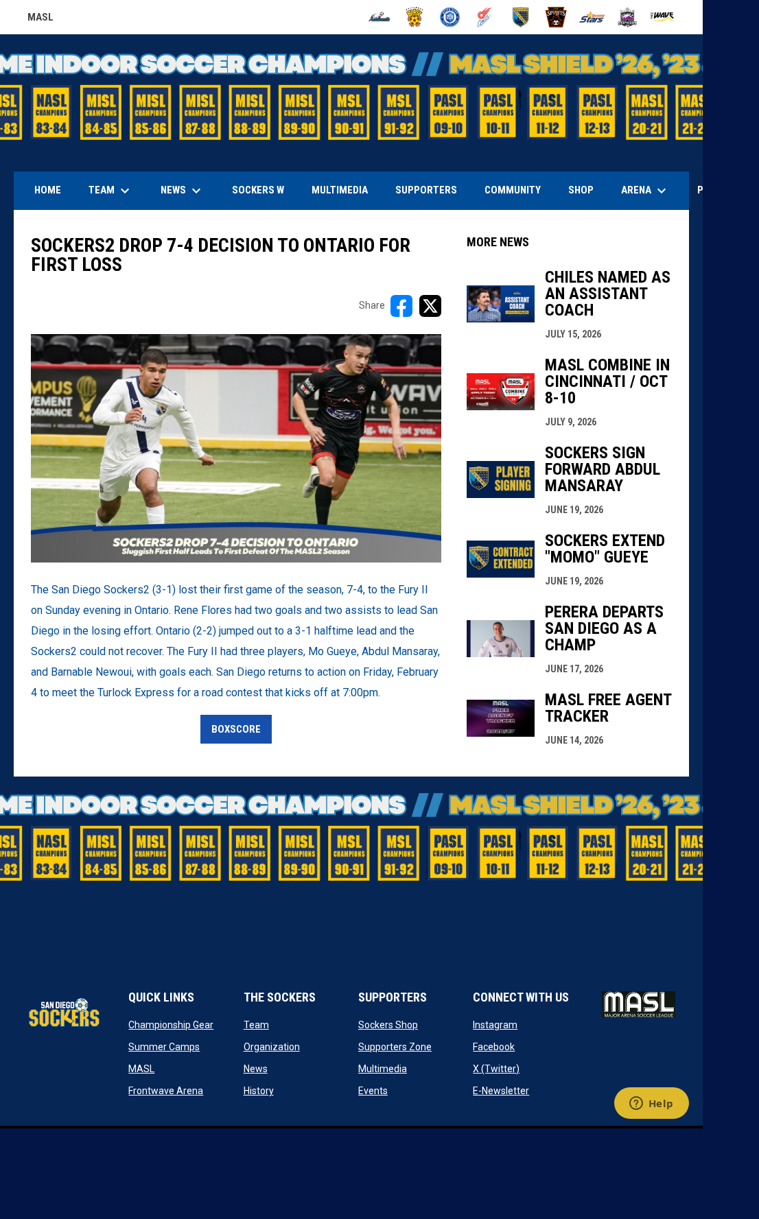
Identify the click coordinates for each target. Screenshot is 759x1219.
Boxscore (236, 729)
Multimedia (382, 1068)
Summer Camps (164, 1046)
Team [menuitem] (111, 190)
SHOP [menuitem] (586, 189)
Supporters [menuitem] (426, 190)
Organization (272, 1046)
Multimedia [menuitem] (340, 190)
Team (256, 1024)
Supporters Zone (395, 1046)
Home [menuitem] (47, 190)
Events (373, 1090)
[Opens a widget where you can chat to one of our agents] (651, 1104)
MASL (40, 19)
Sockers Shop (388, 1024)
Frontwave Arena (165, 1090)
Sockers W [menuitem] (258, 190)
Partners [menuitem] (721, 190)
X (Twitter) (496, 1068)
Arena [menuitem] (650, 190)
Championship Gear (170, 1024)
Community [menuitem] (512, 190)
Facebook (494, 1046)
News (256, 1068)
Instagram (495, 1024)
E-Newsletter (501, 1090)
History (259, 1090)
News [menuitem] (183, 190)
